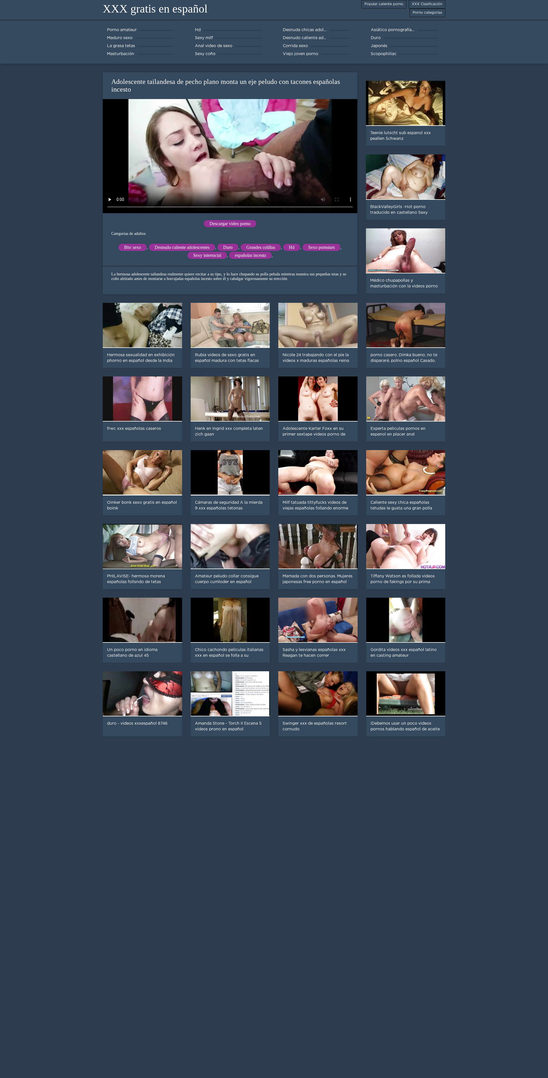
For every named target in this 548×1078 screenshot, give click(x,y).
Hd (292, 247)
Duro (228, 247)
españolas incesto (250, 255)
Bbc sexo (132, 247)
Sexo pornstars (321, 247)
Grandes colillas (260, 247)
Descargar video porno (230, 223)
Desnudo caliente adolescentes (182, 247)
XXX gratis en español (155, 8)
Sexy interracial (207, 255)
